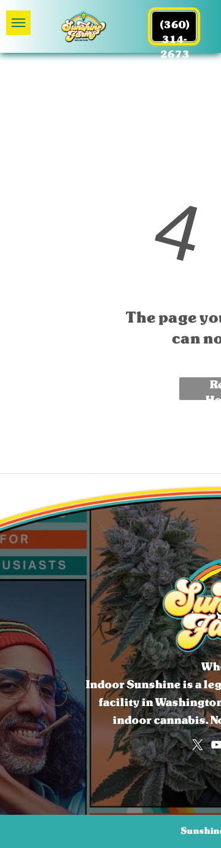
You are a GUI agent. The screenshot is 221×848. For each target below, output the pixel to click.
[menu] (18, 22)
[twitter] (197, 744)
